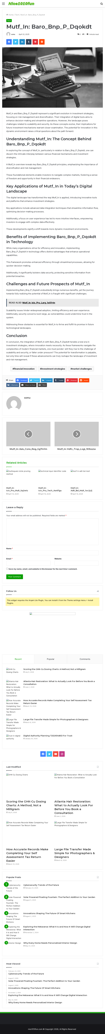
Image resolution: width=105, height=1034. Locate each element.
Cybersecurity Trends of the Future (41, 885)
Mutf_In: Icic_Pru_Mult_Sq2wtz (17, 489)
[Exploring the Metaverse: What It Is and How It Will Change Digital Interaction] (13, 932)
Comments (85, 659)
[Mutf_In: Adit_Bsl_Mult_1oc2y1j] (85, 478)
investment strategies (53, 368)
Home (11, 15)
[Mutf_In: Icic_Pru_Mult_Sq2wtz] (20, 478)
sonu (13, 34)
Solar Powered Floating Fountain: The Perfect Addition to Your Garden (59, 897)
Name (9, 548)
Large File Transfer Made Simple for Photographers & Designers (55, 719)
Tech (17, 15)
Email (9, 559)
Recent (18, 659)
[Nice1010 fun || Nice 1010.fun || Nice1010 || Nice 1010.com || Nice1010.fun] (21, 3)
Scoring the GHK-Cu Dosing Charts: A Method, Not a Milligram (54, 669)
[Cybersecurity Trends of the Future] (13, 889)
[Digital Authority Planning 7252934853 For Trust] (13, 739)
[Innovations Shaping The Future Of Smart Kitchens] (13, 917)
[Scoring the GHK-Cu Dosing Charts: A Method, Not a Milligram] (13, 673)
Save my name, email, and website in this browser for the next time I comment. (43, 569)
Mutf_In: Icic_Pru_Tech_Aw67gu (50, 489)
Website (58, 559)
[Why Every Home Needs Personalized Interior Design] (13, 947)
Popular (50, 659)
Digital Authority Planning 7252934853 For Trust (47, 735)
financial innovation (24, 368)
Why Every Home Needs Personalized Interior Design (50, 943)
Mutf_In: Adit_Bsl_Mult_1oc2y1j (81, 489)
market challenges (82, 368)
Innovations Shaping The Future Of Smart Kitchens (49, 913)
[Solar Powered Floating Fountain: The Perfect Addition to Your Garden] (13, 903)
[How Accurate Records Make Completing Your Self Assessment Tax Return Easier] (13, 707)
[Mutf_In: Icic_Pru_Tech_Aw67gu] (52, 478)
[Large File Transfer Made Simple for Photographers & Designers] (13, 725)
